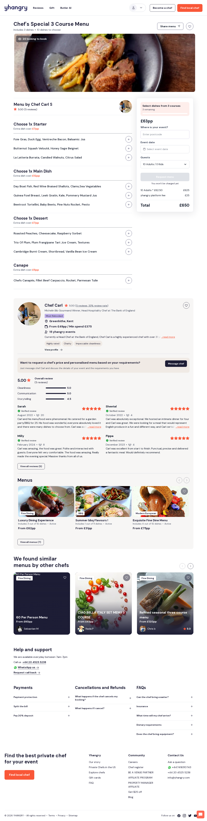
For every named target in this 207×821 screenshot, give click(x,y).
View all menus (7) (30, 542)
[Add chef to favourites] (186, 305)
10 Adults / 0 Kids (153, 164)
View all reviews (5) (31, 466)
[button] (179, 480)
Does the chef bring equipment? (155, 734)
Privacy (61, 815)
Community (136, 755)
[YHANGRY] (16, 8)
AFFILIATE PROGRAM (140, 777)
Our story (94, 762)
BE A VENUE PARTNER (140, 772)
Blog (130, 797)
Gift (51, 8)
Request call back (25, 672)
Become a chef (162, 8)
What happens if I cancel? (89, 708)
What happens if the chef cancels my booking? (96, 698)
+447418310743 (181, 767)
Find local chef (189, 8)
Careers (133, 762)
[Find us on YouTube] (196, 815)
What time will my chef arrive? (153, 715)
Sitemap (73, 815)
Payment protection (25, 697)
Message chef (176, 363)
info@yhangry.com (179, 777)
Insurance (142, 706)
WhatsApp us (26, 667)
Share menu (168, 26)
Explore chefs (97, 772)
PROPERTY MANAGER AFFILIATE (140, 784)
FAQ (91, 783)
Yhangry (95, 755)
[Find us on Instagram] (185, 815)
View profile (51, 349)
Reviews (38, 8)
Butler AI (65, 8)
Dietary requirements (149, 724)
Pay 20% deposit (23, 715)
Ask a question (176, 762)
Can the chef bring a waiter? (152, 697)
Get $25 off (135, 792)
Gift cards (95, 777)
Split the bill (21, 706)
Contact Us (176, 755)
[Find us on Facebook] (180, 815)
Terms (51, 815)
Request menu (165, 177)
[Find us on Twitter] (191, 815)
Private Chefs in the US (102, 767)
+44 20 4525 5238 (34, 662)
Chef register (136, 767)
